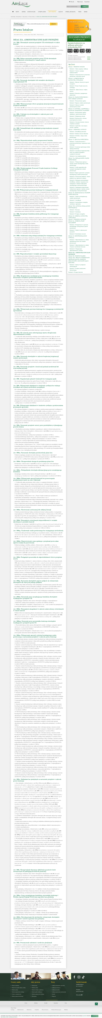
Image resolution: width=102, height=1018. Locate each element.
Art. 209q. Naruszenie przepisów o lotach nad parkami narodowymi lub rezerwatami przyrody (36, 367)
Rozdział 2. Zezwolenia (75, 212)
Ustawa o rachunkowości (16, 994)
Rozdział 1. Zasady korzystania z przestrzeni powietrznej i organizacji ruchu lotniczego (80, 143)
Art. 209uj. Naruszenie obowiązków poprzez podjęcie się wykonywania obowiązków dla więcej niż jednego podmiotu (35, 581)
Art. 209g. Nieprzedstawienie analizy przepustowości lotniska (33, 140)
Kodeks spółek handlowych (37, 992)
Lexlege (12, 1009)
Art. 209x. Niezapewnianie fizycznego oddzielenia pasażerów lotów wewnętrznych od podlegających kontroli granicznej (34, 870)
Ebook (85, 11)
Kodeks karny (34, 985)
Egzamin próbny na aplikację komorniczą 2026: (75, 59)
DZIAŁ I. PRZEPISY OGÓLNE (76, 67)
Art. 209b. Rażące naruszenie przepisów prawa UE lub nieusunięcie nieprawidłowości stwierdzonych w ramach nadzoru (34, 59)
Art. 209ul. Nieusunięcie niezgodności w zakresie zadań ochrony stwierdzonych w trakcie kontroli (38, 610)
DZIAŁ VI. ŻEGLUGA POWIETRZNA (78, 139)
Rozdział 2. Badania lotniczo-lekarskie (79, 133)
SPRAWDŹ (53, 24)
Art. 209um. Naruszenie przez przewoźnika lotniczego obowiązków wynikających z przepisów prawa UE (34, 622)
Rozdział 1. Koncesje (75, 209)
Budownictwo (21, 1009)
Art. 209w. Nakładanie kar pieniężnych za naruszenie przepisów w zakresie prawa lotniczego (37, 780)
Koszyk (72, 1)
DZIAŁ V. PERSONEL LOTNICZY (77, 129)
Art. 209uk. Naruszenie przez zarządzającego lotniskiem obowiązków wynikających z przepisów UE (35, 597)
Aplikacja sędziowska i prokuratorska (59, 992)
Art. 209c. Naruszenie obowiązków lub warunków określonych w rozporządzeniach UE (34, 81)
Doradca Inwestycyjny (56, 1009)
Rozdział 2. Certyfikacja (75, 200)
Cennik (24, 11)
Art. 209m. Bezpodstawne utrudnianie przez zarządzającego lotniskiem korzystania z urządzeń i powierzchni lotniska (36, 276)
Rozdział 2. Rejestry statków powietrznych (80, 103)
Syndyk (53, 994)
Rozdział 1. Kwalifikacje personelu (78, 131)
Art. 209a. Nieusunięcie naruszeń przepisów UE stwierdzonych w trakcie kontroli (36, 43)
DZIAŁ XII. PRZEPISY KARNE (76, 256)
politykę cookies (5, 1017)
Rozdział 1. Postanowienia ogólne (78, 101)
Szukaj (84, 6)
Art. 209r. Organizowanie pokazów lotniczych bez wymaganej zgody (34, 379)
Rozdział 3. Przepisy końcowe (75, 272)
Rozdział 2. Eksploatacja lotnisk (77, 116)
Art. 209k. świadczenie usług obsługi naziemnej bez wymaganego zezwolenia (37, 236)
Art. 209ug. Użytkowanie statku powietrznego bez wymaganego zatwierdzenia (38, 530)
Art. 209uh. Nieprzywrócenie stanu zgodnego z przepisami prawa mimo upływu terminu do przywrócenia (36, 542)
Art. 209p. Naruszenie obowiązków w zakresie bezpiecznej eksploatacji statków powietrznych (36, 357)
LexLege (77, 31)
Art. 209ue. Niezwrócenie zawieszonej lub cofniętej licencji (32, 510)
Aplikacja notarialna (56, 989)
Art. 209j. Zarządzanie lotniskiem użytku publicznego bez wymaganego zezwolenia (36, 214)
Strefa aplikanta (70, 11)
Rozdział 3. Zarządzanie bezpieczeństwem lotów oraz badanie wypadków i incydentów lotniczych (79, 152)
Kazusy (61, 11)
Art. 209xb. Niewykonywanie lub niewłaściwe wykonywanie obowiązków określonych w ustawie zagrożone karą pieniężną (36, 918)
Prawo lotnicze (32, 16)
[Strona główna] (13, 12)
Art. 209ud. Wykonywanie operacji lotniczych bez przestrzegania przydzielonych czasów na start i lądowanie (34, 479)
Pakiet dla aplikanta (15, 985)
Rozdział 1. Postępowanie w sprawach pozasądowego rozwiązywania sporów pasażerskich (79, 226)
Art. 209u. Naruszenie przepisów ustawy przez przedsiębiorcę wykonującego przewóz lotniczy (37, 426)
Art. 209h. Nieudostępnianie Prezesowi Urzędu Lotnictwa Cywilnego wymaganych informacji (35, 169)
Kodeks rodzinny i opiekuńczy (38, 989)
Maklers (66, 1009)
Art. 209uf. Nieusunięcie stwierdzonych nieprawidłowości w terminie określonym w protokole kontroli (35, 521)
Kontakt (45, 1003)
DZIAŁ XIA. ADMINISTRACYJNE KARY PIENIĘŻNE (47, 16)
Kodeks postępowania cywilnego (18, 992)
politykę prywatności (13, 1017)
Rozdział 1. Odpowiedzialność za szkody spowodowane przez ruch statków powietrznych (79, 241)
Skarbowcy (29, 1009)
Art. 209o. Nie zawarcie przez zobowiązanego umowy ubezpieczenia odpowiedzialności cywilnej (34, 333)
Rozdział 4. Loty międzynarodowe (78, 156)
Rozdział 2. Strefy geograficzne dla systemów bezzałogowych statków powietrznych (78, 169)
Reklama (36, 1003)
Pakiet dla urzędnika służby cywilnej (19, 987)
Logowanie (86, 1)
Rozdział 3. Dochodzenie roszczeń (78, 234)
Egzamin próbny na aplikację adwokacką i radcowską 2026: (76, 56)
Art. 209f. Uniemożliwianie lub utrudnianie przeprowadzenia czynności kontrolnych (35, 129)
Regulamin (56, 1003)
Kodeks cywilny (15, 989)
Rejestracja (80, 1)
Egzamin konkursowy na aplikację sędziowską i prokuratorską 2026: (76, 45)
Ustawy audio (42, 11)
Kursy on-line (31, 11)
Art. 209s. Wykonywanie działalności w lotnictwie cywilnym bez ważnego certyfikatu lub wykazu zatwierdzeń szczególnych (36, 386)
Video (79, 11)
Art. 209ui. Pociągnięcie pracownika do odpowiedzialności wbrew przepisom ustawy (37, 558)
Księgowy (54, 996)
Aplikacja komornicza (56, 987)
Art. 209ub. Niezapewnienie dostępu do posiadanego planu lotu (33, 461)
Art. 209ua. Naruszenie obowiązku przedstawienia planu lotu (32, 453)
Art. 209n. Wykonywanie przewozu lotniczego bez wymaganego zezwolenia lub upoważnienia (38, 310)
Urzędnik (37, 1009)
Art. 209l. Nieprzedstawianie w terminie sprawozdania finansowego (34, 254)
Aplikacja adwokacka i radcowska (58, 985)
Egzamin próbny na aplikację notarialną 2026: (74, 58)
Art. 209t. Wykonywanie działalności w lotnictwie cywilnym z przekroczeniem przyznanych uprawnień (38, 406)
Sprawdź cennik (76, 22)
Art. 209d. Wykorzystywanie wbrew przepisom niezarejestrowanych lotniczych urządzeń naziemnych (38, 104)
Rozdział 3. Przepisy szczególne (77, 214)
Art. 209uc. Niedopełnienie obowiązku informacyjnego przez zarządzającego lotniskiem (37, 471)
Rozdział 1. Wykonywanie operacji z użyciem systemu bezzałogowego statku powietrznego (79, 163)
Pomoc (26, 1003)
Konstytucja (34, 996)
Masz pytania (78, 994)
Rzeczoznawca (45, 1009)
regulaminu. (84, 1015)
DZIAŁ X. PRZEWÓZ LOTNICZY (77, 219)
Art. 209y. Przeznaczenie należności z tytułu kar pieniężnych (32, 943)
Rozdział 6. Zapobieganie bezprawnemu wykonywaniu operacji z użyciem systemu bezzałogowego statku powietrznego (79, 189)
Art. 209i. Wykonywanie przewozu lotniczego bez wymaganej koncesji (35, 190)
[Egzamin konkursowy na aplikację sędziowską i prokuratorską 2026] (79, 38)
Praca (66, 1003)
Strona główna (18, 16)
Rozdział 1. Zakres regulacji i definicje (79, 69)
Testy (17, 11)
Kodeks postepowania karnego (17, 996)
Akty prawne (52, 11)
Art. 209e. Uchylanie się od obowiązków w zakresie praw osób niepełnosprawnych (33, 115)
